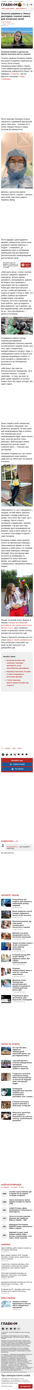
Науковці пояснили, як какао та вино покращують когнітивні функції (19, 674)
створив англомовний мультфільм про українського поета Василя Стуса (16, 625)
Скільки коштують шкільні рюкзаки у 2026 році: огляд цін (21, 1104)
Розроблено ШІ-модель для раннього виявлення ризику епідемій (22, 902)
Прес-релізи (8, 1298)
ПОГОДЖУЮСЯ (25, 1386)
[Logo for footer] (9, 1324)
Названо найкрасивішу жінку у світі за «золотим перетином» (22, 971)
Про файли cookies (6, 1386)
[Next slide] (32, 8)
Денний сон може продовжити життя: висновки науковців (21, 935)
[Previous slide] (29, 8)
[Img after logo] (20, 5)
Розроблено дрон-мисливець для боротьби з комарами (22, 998)
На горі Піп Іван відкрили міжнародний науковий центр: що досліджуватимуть (21, 1051)
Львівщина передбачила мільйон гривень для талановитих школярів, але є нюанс (22, 1092)
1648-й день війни (7, 8)
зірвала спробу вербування (19, 640)
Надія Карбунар (6, 22)
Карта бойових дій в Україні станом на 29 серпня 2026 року (16, 1249)
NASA (19, 748)
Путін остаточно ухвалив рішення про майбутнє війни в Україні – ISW (19, 1218)
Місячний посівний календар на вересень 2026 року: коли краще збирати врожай (14, 1275)
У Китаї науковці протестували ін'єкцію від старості (17, 682)
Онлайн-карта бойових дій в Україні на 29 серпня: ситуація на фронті (20, 1193)
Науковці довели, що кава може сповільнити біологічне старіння (21, 924)
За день (21, 1187)
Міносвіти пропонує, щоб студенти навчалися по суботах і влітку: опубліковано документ (22, 1116)
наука (14, 748)
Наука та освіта (10, 1044)
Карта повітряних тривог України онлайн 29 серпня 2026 (20, 1202)
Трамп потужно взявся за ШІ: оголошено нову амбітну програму (22, 946)
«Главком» (14, 74)
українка (7, 748)
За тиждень (5, 1187)
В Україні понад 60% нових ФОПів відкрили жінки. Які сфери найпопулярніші (21, 959)
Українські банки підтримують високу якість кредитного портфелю (21, 1304)
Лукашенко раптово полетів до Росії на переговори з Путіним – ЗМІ (16, 1283)
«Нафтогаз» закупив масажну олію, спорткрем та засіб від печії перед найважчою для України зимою (15, 1266)
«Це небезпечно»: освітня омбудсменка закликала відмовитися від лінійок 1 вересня (22, 1064)
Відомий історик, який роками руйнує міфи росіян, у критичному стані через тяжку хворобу (20, 1235)
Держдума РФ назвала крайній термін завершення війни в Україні (20, 1226)
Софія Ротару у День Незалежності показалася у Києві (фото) (20, 1210)
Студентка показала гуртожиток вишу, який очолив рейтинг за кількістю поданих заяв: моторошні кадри (21, 1078)
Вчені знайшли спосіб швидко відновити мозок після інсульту (22, 913)
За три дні (14, 1187)
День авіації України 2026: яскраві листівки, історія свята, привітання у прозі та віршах (15, 1257)
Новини (5, 1244)
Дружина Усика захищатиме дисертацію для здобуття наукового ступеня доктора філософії (21, 985)
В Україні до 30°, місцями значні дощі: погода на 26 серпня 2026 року (16, 1290)
